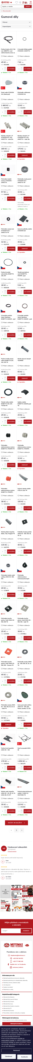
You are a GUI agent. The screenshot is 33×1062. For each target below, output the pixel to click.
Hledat (28, 6)
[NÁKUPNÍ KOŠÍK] (27, 2)
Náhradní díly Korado (8, 1010)
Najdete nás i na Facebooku (18, 964)
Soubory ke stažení (8, 987)
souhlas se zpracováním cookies (12, 1039)
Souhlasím (24, 1057)
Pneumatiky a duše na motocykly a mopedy (14, 1013)
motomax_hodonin (18, 967)
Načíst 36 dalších (15, 823)
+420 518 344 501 (18, 958)
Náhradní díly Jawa (8, 1003)
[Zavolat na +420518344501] (20, 2)
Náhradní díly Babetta (8, 997)
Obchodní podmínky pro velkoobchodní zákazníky (15, 980)
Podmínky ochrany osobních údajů (11, 982)
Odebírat (26, 931)
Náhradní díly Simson (8, 1001)
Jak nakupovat (6, 985)
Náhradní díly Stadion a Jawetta (11, 1006)
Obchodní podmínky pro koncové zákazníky (13, 978)
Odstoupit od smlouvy (16, 1023)
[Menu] (30, 2)
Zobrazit (25, 155)
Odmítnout (8, 1056)
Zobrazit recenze (12, 851)
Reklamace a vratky (8, 989)
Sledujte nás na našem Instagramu (5, 892)
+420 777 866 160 (18, 961)
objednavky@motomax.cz (18, 955)
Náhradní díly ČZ (7, 1008)
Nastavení (16, 1050)
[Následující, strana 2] (16, 830)
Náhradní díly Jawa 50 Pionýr (10, 999)
